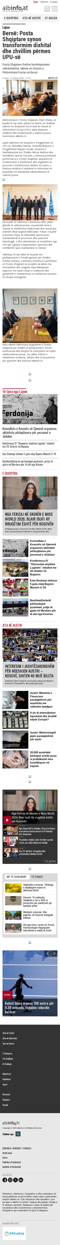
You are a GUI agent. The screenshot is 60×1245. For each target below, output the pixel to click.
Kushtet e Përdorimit (11, 1166)
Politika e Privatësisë (11, 1162)
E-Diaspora (11, 18)
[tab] (17, 877)
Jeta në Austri (31, 18)
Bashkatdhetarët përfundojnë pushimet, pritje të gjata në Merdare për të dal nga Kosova (27, 463)
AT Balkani (7, 1064)
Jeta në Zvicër (8, 1033)
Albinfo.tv (6, 1073)
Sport (5, 1084)
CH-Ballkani (7, 1058)
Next (54, 953)
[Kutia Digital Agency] (18, 1133)
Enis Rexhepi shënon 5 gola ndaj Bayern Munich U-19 (29, 454)
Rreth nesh (7, 1153)
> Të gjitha (49, 861)
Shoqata (6, 1099)
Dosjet (5, 1105)
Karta (4, 1157)
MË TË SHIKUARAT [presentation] (16, 876)
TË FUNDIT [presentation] (37, 876)
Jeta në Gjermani (9, 1038)
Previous (47, 953)
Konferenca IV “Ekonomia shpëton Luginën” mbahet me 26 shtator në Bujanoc (28, 445)
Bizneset (6, 1094)
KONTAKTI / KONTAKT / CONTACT (17, 1148)
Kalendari (6, 1079)
